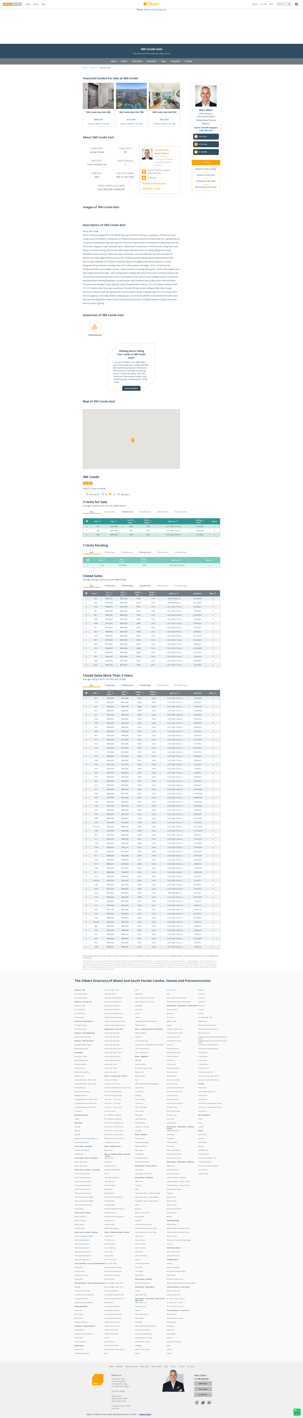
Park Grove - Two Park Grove (114, 1131)
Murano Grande (172, 1084)
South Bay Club (172, 1213)
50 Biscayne (108, 1162)
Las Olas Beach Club (81, 1298)
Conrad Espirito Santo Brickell (114, 1295)
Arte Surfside (202, 1088)
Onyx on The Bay (140, 1107)
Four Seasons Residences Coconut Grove (118, 1088)
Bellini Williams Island (81, 1048)
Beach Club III (79, 1318)
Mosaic (137, 1353)
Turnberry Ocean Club (205, 1072)
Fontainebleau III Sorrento (143, 1338)
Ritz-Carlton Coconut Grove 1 (114, 1134)
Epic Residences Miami (112, 1306)
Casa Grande (139, 1318)
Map (43, 4)
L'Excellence (139, 1252)
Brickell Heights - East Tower (114, 1283)
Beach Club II (79, 1314)
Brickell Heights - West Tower (114, 1287)
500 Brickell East (110, 1244)
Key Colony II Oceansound (113, 1002)
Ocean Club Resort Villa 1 (113, 1056)
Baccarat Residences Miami (113, 1267)
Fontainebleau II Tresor (142, 1341)
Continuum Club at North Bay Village (178, 1240)
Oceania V (201, 1005)
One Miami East (110, 1201)
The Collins (138, 1267)
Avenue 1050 (109, 1252)
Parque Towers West (173, 1295)
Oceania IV (201, 1002)
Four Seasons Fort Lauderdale (84, 1295)
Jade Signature (171, 1334)
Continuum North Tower (175, 1029)
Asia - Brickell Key (110, 1248)
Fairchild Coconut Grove (112, 1084)
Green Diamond (140, 1240)
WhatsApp (203, 144)
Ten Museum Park (110, 1213)
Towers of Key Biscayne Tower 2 (115, 1025)
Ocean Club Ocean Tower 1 (113, 1048)
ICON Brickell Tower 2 (112, 1330)
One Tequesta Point (141, 1041)
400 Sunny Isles (172, 1314)
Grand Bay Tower (110, 994)
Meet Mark (144, 1366)
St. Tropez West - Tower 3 (175, 1306)
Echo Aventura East (81, 994)
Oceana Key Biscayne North (114, 1013)
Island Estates (202, 1142)
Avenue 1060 (109, 1256)
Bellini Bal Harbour (81, 1064)
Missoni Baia (139, 1150)
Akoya (137, 1189)
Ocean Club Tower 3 (111, 1072)
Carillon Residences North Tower (146, 1228)
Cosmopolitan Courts (173, 1037)
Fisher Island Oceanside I (83, 1173)
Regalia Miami (202, 1021)
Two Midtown (139, 1154)
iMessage (203, 136)
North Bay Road (203, 1150)
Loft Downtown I (110, 1181)
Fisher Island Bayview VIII (83, 1256)
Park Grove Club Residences (114, 1123)
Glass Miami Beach (173, 1048)
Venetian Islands (203, 1173)
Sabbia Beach (171, 1275)
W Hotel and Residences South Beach (179, 1002)
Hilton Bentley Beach (173, 1052)
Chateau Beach (172, 1322)
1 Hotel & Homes (140, 1306)
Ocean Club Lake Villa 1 (112, 1037)
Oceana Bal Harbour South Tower (85, 1084)
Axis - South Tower (111, 1263)
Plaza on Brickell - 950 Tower (144, 998)
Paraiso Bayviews (140, 1119)
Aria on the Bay (140, 1064)
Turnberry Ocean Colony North (208, 1076)
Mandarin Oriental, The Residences (86, 1138)
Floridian (170, 1193)
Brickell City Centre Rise (112, 1275)
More (271, 4)
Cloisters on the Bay (111, 1080)
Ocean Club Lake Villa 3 (112, 1045)
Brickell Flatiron (110, 1279)
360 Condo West (172, 1236)
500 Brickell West (140, 1033)
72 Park (137, 1291)
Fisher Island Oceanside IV (83, 1185)
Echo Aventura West (81, 998)
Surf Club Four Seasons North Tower (210, 1103)
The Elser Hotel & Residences (114, 1216)
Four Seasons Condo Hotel (113, 1314)
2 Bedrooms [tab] (127, 512)
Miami (111, 1366)
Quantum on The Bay (142, 1127)
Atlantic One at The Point (83, 1037)
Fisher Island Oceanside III (83, 1181)
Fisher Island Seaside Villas (83, 1205)
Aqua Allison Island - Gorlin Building (146, 1197)
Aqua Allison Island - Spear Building (146, 1201)
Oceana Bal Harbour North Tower (85, 1080)
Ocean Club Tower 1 (111, 1064)
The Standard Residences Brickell (146, 1021)
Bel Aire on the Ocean (142, 1213)
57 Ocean (138, 1185)
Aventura (201, 1138)
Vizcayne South (109, 1224)
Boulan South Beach (141, 1314)
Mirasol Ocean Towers (142, 1349)
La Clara (200, 1127)
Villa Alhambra (79, 1154)
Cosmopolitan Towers (174, 1041)
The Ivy (137, 1017)
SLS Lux (137, 1013)
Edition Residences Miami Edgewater (147, 1084)
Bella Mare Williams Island (83, 1045)
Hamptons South (80, 1005)
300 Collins (170, 1013)
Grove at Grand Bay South (113, 1095)
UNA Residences (140, 1025)
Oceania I (201, 990)
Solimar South (202, 1099)
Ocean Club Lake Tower (112, 1033)
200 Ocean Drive (172, 1009)
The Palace (78, 1111)
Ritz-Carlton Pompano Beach (176, 1271)
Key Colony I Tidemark (112, 1005)
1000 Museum (109, 1158)
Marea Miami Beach (173, 1068)
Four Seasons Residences (113, 1318)
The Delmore (202, 1111)
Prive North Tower (81, 1025)
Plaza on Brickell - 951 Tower (144, 1002)
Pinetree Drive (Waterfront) (207, 1158)
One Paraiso (139, 1103)
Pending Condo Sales (206, 181)
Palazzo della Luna (81, 1216)
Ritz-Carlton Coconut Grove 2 (114, 1138)
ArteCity (137, 1310)
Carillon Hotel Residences (143, 1224)
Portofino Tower (172, 1107)
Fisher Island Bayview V (82, 1244)
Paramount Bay (140, 1123)
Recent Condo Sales (206, 175)
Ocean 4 (169, 1349)
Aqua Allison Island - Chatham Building (147, 1193)
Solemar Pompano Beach (175, 1279)
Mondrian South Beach (174, 1209)
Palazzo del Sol (79, 1224)
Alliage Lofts (171, 1166)
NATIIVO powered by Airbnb (114, 1197)
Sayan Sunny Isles (203, 1033)
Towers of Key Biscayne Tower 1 (115, 1021)
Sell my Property (131, 1366)
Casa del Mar (79, 1349)
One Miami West (110, 1205)
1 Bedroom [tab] (109, 585)
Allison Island (202, 1134)
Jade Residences (110, 1341)
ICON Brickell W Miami (112, 1334)
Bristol (200, 1119)
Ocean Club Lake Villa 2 (112, 1041)
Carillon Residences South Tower (146, 1232)
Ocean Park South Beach (175, 1091)
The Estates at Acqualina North (208, 1045)
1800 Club (138, 1060)
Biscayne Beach (140, 1076)
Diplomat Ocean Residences (84, 1334)
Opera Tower (139, 1111)
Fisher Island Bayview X (82, 1259)
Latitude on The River (112, 1345)
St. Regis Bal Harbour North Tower (86, 1103)
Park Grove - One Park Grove (114, 1127)
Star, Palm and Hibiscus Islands (208, 1166)
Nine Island (170, 1146)
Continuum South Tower (175, 1033)
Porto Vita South (80, 1013)
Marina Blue (108, 1189)
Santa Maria (139, 1005)
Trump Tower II (203, 1064)
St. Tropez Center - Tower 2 (176, 1298)
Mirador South (171, 1201)
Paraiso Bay (139, 1115)
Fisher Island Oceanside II (83, 1177)
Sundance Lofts (172, 1115)
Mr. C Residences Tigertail (113, 1119)
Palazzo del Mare (80, 1220)
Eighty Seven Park (141, 1295)
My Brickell (138, 994)
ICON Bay (138, 1095)
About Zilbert (156, 1366)
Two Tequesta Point (141, 1052)
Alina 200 (77, 1127)
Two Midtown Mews (141, 1158)
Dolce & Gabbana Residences (114, 1298)
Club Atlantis (139, 1170)
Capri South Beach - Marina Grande (178, 1181)
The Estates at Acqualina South (208, 1048)
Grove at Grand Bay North (113, 1091)
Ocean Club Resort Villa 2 (113, 1060)
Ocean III (201, 1009)
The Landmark (79, 1017)
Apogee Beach (79, 1330)
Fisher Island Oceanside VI (83, 1193)
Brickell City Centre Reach (113, 1271)
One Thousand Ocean (82, 1142)
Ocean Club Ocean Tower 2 (113, 1052)
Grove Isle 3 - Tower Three (113, 1107)
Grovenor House (110, 1111)
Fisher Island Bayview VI (82, 1248)
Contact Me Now (131, 388)
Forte (200, 1123)
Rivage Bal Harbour (81, 1095)
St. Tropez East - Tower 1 (175, 1302)
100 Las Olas (78, 1267)
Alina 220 (77, 1134)
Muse (168, 1345)
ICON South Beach (173, 1056)
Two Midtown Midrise (142, 1162)
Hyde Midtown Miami (142, 1142)
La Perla (169, 1338)
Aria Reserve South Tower (143, 1068)
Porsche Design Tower (205, 1017)
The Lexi (169, 1244)
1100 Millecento (110, 1240)
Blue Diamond (139, 1216)
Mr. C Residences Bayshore (113, 1115)
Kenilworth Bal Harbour (82, 1072)
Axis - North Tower (111, 1259)
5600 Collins (139, 1181)
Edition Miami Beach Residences (145, 1326)
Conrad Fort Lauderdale (82, 1291)
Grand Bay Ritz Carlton (112, 990)
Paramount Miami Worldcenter (115, 1209)
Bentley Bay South (173, 1173)
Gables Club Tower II (81, 1166)
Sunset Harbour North (174, 1154)
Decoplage (138, 1322)
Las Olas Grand (79, 1271)
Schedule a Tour (151, 188)
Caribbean (138, 1220)
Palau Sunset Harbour (174, 1150)
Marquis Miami (109, 1193)
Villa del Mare (79, 1209)
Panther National (203, 1154)
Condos (28, 4)
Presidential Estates (204, 1162)
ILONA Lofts (170, 1060)
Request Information (154, 183)
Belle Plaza (170, 1134)
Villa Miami (138, 1131)
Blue (136, 1080)
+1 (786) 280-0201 (201, 1379)
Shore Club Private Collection (176, 998)
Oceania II (201, 994)
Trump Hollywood (80, 1341)
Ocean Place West (172, 1099)
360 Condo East (172, 1224)
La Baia (77, 1119)
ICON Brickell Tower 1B (112, 1326)
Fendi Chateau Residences (206, 1091)
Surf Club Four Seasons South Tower (210, 1107)
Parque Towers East (173, 1291)
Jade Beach (170, 1326)
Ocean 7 (169, 1353)
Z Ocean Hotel (171, 1123)
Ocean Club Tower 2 (111, 1068)
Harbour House (80, 1068)
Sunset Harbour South (174, 1158)
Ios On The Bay (140, 1099)
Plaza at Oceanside (173, 1267)
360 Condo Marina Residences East (178, 1228)
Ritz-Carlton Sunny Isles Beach (208, 1029)
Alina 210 (77, 1131)
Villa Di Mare (139, 1275)
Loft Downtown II (110, 1185)
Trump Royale (202, 1056)
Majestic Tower (80, 1076)
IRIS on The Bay (140, 1244)
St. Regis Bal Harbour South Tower (86, 1107)
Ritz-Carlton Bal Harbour (82, 1091)
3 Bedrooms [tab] (145, 552)
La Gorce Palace (140, 1248)
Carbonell (138, 1037)
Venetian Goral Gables (82, 1150)
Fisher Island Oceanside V (83, 1189)
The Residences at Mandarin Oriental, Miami (149, 1045)
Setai (168, 994)
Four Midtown (139, 1138)
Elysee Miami (139, 1088)
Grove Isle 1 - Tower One (113, 1099)
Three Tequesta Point (142, 1048)
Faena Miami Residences (112, 1310)
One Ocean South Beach (175, 1103)
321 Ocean (170, 1017)
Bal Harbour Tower (81, 1056)
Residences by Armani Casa (207, 1025)
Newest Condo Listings (206, 169)
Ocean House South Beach (175, 1088)
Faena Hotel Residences (143, 1330)
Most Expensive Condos (206, 187)
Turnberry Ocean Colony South (208, 1080)
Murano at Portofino (173, 1080)
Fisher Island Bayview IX (82, 1240)
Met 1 (106, 1353)
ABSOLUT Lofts (171, 1021)
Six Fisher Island (80, 1228)
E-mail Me (203, 152)
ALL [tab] (92, 512)
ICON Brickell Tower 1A (112, 1322)
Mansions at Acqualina (174, 1341)
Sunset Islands (202, 1170)
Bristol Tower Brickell (111, 1291)
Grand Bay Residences (82, 1353)
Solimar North (202, 1095)
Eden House (139, 1236)
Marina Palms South (173, 1256)
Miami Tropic (109, 1150)
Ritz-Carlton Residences (143, 1283)
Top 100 (263, 4)
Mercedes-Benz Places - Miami (115, 1349)
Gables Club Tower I (81, 1162)
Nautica (137, 1259)
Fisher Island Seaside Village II (84, 1201)
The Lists (190, 1366)
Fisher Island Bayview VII (82, 1252)
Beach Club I (79, 1310)
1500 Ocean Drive (141, 1302)
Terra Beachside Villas (142, 1263)
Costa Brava (170, 1138)
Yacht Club (170, 1119)
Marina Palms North (173, 1252)
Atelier (137, 1205)
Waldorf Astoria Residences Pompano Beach (181, 1283)
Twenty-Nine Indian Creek (143, 1173)
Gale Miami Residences (112, 1177)
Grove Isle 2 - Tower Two (113, 1103)
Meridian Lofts (171, 1076)
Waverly (169, 1216)
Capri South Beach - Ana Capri (176, 1177)
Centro (107, 1173)
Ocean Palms (79, 1338)
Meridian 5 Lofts (172, 1072)
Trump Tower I (203, 1060)
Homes (36, 4)
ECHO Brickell (109, 1302)
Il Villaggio (138, 1345)
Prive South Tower (81, 1029)
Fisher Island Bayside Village (84, 1236)
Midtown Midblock (141, 1146)
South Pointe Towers (173, 1111)
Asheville (119, 1366)
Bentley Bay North (173, 1170)
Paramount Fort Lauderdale (84, 1302)
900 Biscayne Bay (110, 1166)
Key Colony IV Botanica (112, 1009)
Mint (136, 990)
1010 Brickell (109, 1236)
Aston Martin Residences (112, 1170)
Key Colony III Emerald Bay (113, 998)
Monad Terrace (172, 1205)
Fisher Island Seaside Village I (84, 1197)
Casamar (169, 1263)
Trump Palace (202, 1052)
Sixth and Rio (79, 1279)
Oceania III (201, 998)
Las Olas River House (81, 1275)
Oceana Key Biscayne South (114, 1017)
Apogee (169, 1025)
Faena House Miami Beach (143, 1334)
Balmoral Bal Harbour (82, 1060)
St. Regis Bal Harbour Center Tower (86, 1099)
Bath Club (138, 1209)
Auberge (77, 1287)
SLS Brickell (139, 1009)
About (255, 4)
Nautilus (200, 1146)
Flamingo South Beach (174, 1189)
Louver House (171, 1064)
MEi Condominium (141, 1256)
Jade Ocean (170, 1330)
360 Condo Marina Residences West (178, 1232)
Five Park (170, 1045)
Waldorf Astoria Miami (112, 1228)
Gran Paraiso (139, 1091)
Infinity (107, 1338)
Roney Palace (171, 990)
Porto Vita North (80, 1009)
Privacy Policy (145, 1414)
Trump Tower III (203, 1068)
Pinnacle (201, 1013)
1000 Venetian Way (173, 1131)
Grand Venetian (172, 1142)
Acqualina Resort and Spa (175, 1318)
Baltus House (139, 1072)
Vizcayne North (109, 1220)
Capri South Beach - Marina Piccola (178, 1185)
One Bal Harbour (80, 1088)
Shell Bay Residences (81, 1322)
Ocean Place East (172, 1095)
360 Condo (93, 68)
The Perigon (139, 1271)
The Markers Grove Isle (112, 1142)
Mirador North (171, 1197)
